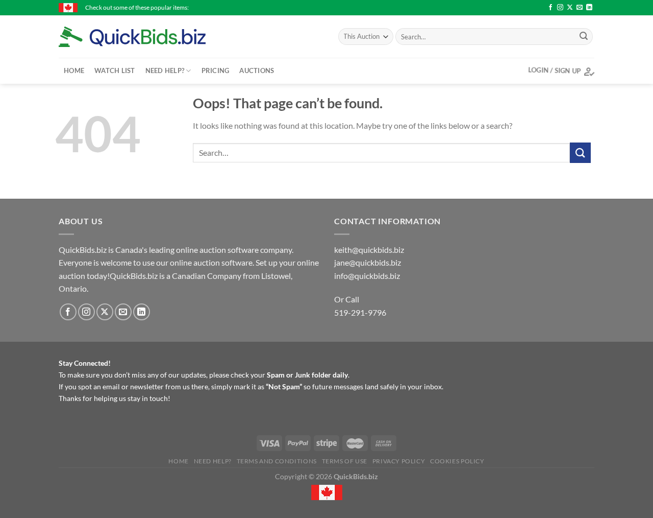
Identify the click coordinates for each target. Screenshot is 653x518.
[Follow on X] (570, 7)
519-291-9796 (360, 312)
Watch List (114, 70)
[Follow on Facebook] (550, 7)
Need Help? (165, 70)
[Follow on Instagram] (560, 7)
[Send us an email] (579, 7)
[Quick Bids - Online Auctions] (148, 37)
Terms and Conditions (277, 461)
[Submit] (583, 36)
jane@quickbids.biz (367, 262)
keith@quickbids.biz (369, 249)
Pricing (216, 70)
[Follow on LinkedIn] (589, 7)
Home (74, 70)
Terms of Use (344, 461)
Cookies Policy (457, 461)
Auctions (256, 70)
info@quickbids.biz (367, 275)
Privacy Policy (398, 461)
